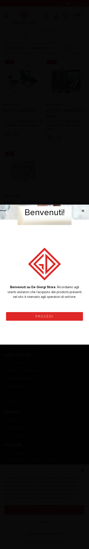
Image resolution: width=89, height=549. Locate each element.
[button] (83, 210)
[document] (44, 274)
